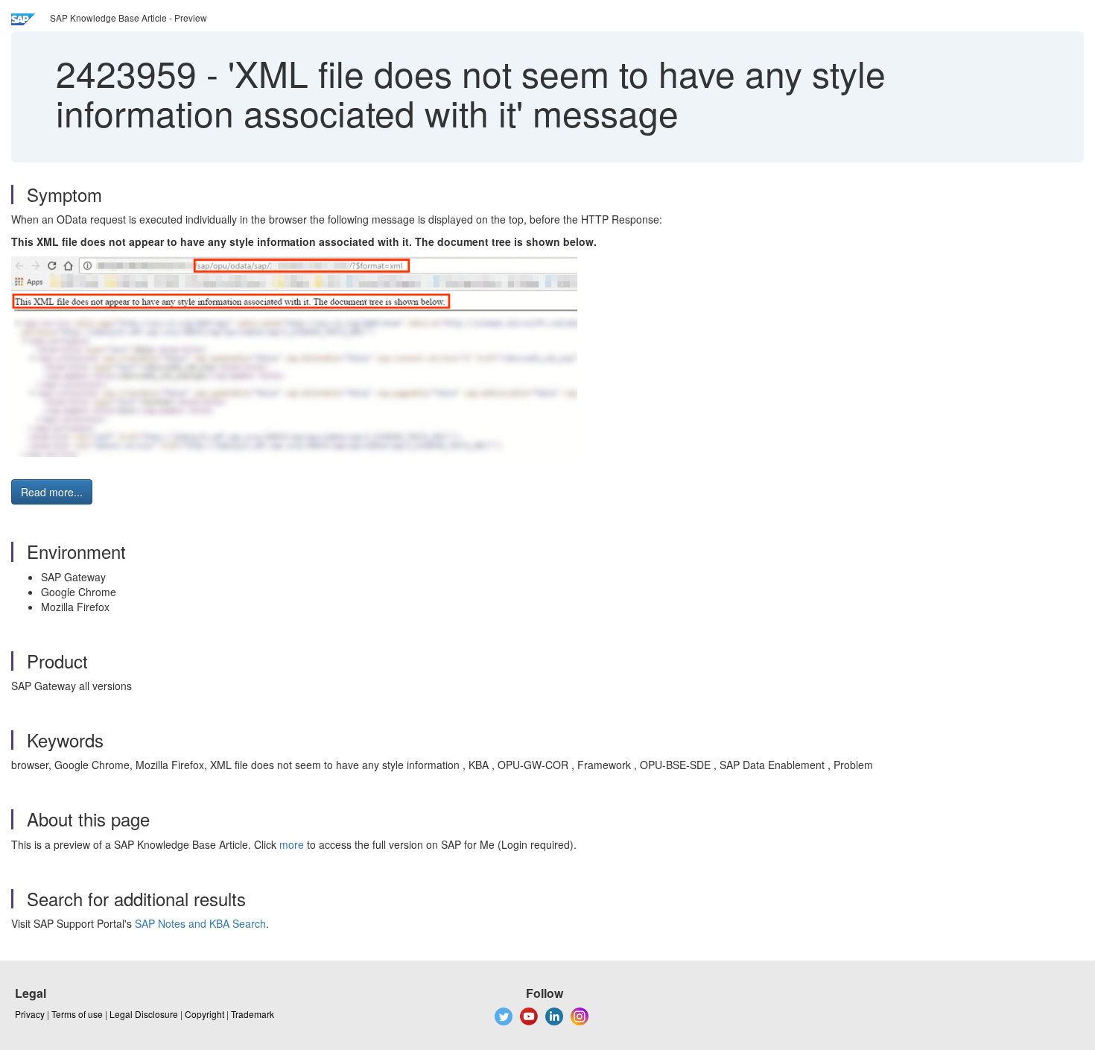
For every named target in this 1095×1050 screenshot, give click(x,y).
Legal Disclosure (144, 1014)
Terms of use (77, 1014)
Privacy (30, 1014)
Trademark (252, 1014)
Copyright (204, 1014)
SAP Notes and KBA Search (200, 923)
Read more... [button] (52, 491)
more (291, 844)
